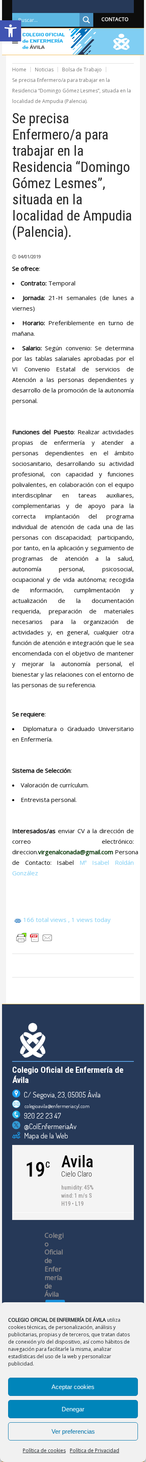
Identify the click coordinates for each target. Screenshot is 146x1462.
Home (19, 69)
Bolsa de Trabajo (82, 69)
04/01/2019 (29, 256)
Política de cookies (44, 1450)
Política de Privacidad (94, 1450)
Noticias (44, 69)
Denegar (73, 1409)
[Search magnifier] (86, 20)
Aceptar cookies (73, 1386)
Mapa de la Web (44, 1135)
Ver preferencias (73, 1431)
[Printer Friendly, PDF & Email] (34, 938)
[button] (10, 30)
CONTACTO (115, 19)
